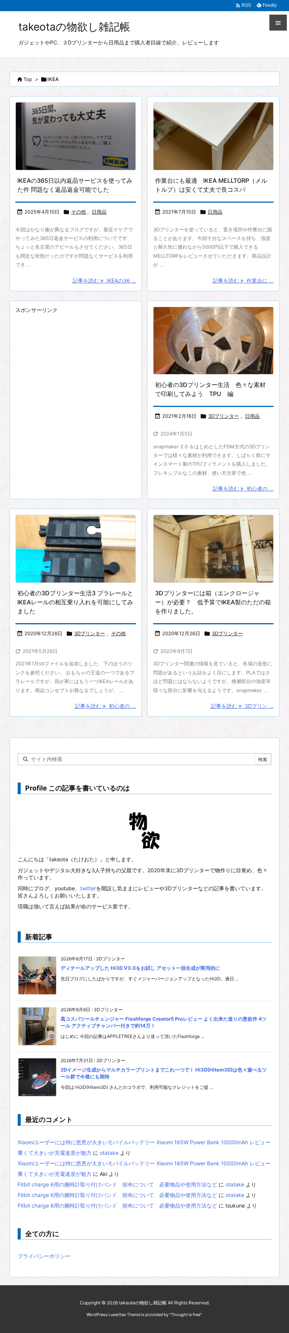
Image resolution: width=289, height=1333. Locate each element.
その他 (78, 212)
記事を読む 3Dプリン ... (242, 706)
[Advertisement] (75, 363)
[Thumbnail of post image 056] (213, 136)
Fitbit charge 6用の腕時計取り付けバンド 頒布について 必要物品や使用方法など (117, 1184)
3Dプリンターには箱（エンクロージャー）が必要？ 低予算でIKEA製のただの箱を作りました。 (213, 602)
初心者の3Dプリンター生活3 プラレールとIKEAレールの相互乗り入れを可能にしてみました (75, 602)
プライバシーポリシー (44, 1256)
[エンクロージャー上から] (213, 549)
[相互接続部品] (75, 549)
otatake (109, 1153)
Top (27, 79)
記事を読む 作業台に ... (243, 280)
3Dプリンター (223, 416)
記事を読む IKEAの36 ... (104, 280)
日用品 (99, 212)
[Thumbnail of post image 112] (75, 136)
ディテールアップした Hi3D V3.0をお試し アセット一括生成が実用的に (140, 968)
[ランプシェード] (213, 341)
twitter (88, 888)
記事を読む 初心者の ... (243, 488)
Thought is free (185, 1314)
